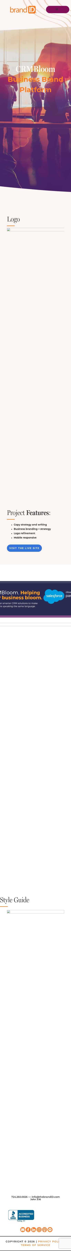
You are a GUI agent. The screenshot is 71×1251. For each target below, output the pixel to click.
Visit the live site (24, 548)
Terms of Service (35, 1245)
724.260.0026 (19, 1197)
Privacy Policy (50, 1241)
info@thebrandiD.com (46, 1197)
